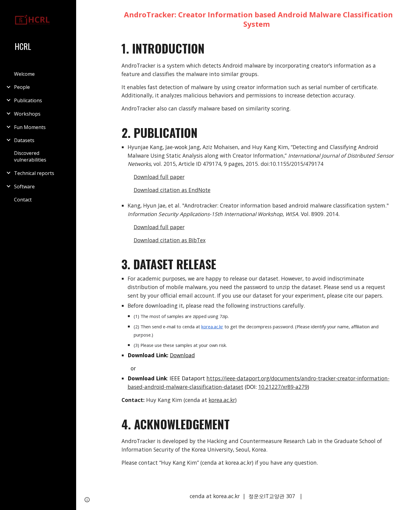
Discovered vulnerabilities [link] (30, 156)
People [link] (22, 87)
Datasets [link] (24, 140)
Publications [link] (28, 100)
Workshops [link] (27, 113)
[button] (408, 8)
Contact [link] (23, 199)
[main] (246, 241)
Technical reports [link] (34, 173)
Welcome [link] (24, 74)
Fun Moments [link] (30, 127)
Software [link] (24, 186)
